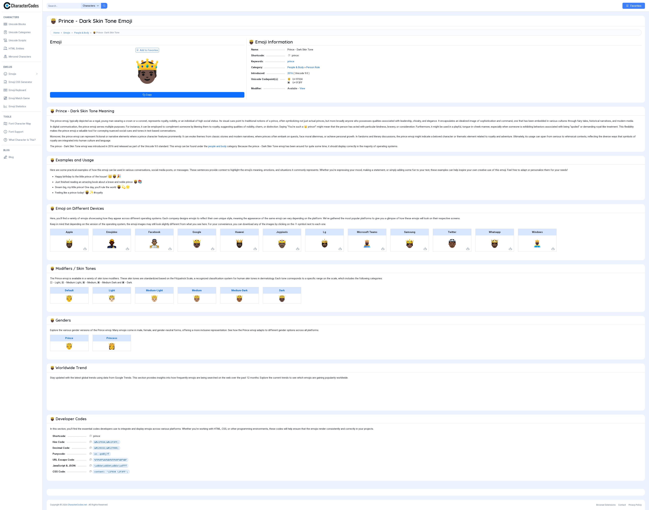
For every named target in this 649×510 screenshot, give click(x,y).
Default (69, 290)
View (302, 88)
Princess (111, 338)
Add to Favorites (148, 50)
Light (112, 290)
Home (56, 32)
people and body (217, 146)
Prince (69, 338)
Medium (197, 290)
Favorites (635, 5)
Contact (622, 505)
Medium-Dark (239, 290)
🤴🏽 (197, 298)
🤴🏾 (239, 298)
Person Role (313, 67)
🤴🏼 (154, 298)
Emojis (67, 32)
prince (290, 61)
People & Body (81, 32)
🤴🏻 (112, 298)
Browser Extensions (606, 505)
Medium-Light (154, 290)
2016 (290, 73)
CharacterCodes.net (77, 504)
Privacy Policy (635, 505)
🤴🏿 (282, 298)
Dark (282, 290)
